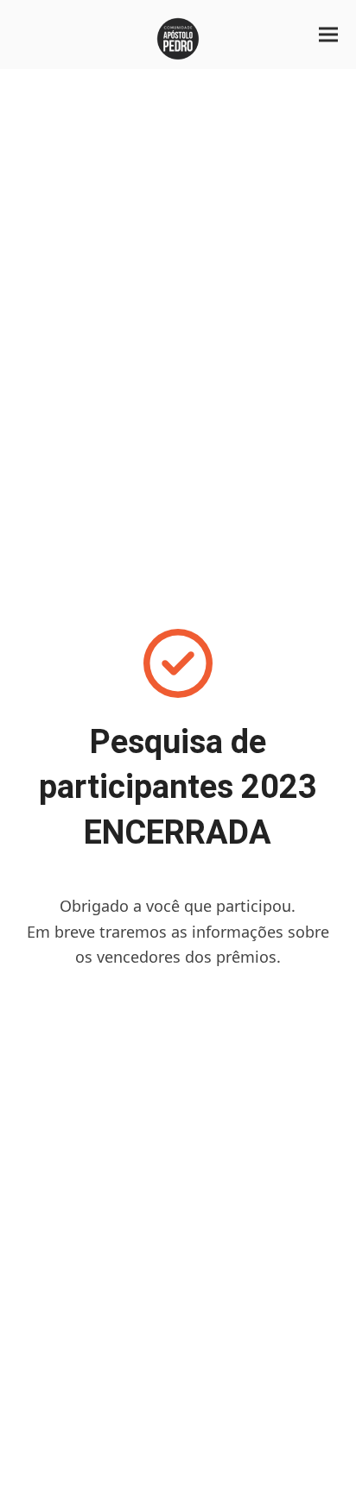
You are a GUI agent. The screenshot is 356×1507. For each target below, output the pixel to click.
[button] (328, 35)
